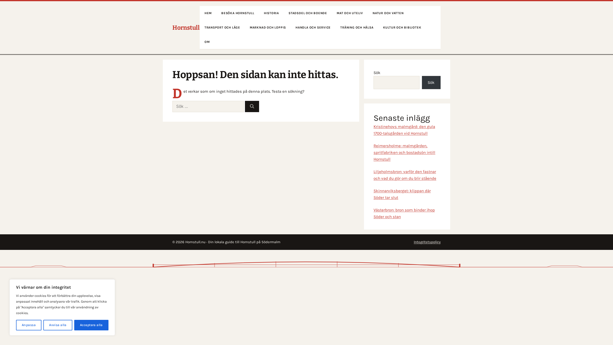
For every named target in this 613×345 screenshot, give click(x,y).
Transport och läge (222, 27)
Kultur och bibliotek (402, 27)
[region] (62, 307)
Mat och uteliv (350, 13)
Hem (208, 13)
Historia (271, 13)
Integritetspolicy (427, 242)
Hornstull (186, 27)
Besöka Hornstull (237, 13)
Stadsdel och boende (308, 13)
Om (207, 42)
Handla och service (313, 27)
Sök (377, 72)
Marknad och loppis (268, 27)
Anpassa (29, 325)
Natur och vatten (388, 13)
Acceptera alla (91, 325)
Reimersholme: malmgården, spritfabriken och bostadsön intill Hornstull (404, 152)
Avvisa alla (58, 325)
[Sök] (252, 106)
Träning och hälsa (356, 27)
